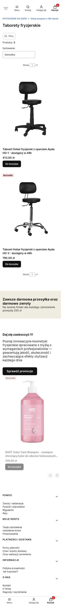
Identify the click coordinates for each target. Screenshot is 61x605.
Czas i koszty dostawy (15, 551)
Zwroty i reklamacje (13, 503)
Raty (5, 513)
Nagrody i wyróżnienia (15, 592)
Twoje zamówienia (12, 527)
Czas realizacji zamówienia (17, 554)
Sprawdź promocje (20, 371)
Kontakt (7, 585)
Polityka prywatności (14, 568)
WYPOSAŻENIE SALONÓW (14, 18)
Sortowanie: (9, 48)
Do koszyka (11, 163)
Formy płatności (11, 547)
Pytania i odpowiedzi (14, 506)
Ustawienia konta (12, 530)
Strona (26, 65)
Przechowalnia (10, 533)
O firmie (7, 588)
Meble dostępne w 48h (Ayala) (44, 18)
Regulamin (8, 510)
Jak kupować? (10, 571)
